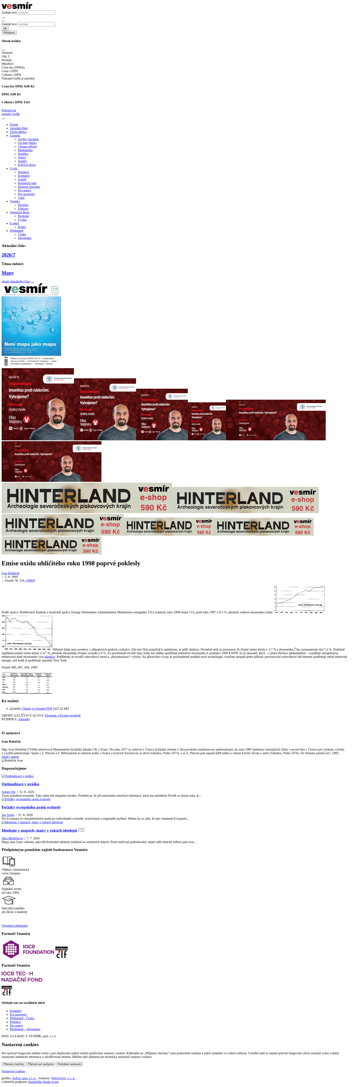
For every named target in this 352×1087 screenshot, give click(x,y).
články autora (10, 756)
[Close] (3, 50)
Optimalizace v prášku (20, 784)
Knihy (22, 227)
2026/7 (8, 254)
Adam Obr (8, 792)
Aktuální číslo (19, 128)
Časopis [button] (15, 135)
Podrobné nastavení (69, 1064)
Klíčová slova (27, 164)
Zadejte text (9, 12)
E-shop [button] (14, 223)
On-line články (27, 143)
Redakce (23, 172)
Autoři (22, 179)
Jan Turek (8, 815)
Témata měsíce (27, 146)
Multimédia (25, 150)
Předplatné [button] (16, 230)
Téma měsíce (18, 132)
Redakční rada (27, 183)
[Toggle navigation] (3, 118)
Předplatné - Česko (22, 1018)
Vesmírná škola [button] (19, 212)
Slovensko (24, 238)
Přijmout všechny (13, 1064)
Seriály (22, 161)
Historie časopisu (29, 186)
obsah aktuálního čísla (18, 281)
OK (5, 28)
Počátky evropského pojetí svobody (31, 807)
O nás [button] (13, 168)
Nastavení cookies (13, 1071)
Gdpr (21, 197)
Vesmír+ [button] (15, 201)
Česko (22, 234)
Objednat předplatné (15, 925)
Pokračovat (9, 110)
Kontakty (24, 175)
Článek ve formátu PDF (37, 708)
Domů (14, 124)
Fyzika (22, 219)
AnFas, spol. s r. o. (24, 1078)
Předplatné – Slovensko (25, 1029)
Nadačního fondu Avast (43, 1082)
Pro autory (24, 190)
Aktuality (24, 719)
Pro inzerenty (26, 194)
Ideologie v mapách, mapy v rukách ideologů (39, 830)
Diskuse (23, 208)
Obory (22, 157)
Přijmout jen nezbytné (41, 1064)
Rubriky (23, 154)
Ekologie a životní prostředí (62, 715)
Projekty (23, 205)
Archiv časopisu (28, 139)
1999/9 (30, 580)
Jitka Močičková (12, 838)
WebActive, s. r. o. (63, 1078)
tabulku (49, 656)
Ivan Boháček (11, 573)
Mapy (8, 272)
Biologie (23, 216)
